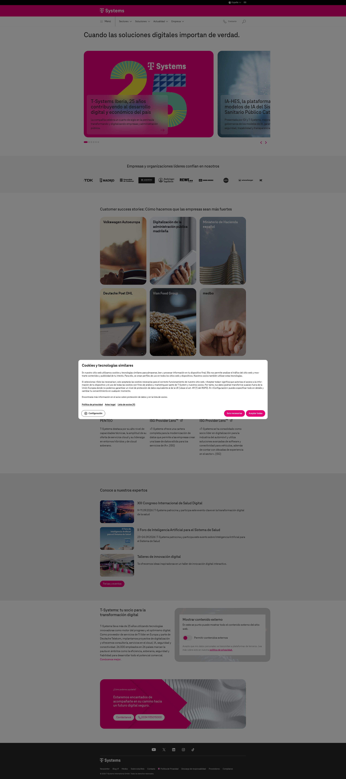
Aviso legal (110, 404)
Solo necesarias (234, 413)
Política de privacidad (92, 404)
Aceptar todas (255, 413)
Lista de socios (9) (126, 404)
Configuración (95, 413)
